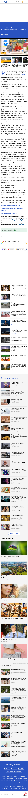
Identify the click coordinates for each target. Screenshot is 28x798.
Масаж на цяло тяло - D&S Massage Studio (18, 400)
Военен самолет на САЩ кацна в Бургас (17, 409)
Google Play (15, 220)
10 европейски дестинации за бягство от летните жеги (12, 576)
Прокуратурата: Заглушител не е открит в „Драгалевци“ (19, 294)
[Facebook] (14, 790)
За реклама (12, 786)
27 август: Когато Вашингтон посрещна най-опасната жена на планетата (19, 339)
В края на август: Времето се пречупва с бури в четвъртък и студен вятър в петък (19, 348)
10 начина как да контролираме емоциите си (13, 599)
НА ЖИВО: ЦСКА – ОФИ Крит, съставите (19, 724)
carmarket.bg (13, 333)
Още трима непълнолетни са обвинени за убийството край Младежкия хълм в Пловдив (18, 753)
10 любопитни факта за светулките (10, 556)
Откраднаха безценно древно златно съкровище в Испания (19, 436)
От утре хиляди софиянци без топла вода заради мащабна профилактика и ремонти (18, 313)
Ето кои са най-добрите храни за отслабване (13, 659)
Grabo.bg (18, 780)
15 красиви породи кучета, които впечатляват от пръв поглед (18, 680)
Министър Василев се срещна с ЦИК (17, 382)
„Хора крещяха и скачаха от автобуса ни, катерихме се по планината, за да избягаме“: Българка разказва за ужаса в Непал (19, 743)
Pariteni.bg (24, 780)
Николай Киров (4, 34)
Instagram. (21, 224)
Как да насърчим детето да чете (10, 205)
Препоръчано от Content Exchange (20, 663)
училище (4, 236)
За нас (6, 786)
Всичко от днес (14, 533)
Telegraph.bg (17, 782)
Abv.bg (4, 776)
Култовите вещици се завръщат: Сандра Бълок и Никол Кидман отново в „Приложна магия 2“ (18, 707)
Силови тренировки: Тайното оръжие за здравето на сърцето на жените (17, 427)
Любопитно (13, 431)
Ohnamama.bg (4, 780)
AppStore (22, 220)
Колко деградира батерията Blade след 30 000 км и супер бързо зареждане (19, 330)
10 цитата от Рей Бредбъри (8, 639)
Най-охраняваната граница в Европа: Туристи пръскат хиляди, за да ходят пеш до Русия (18, 366)
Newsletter (12, 249)
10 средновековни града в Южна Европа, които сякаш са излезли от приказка (18, 716)
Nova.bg (3, 778)
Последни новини (9, 378)
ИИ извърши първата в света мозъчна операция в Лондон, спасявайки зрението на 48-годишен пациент (18, 498)
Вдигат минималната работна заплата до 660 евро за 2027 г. (19, 489)
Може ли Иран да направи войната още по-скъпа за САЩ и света (18, 357)
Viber (5, 249)
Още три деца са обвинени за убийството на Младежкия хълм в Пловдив (19, 287)
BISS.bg (25, 778)
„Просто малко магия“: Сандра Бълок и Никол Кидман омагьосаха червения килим (17, 508)
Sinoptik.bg (12, 780)
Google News (21, 249)
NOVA (23, 75)
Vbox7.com (9, 776)
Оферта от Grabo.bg (15, 402)
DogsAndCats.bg (10, 778)
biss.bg (12, 324)
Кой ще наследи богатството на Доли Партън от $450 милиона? (19, 418)
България (3, 24)
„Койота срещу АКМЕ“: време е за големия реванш (12, 619)
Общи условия (20, 786)
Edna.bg (10, 782)
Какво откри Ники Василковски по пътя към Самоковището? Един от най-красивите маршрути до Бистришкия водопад (18, 689)
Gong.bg (16, 776)
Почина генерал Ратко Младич (17, 444)
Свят (12, 421)
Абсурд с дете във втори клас (9, 213)
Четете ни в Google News (15, 771)
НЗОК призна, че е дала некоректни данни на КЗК (18, 470)
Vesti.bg (6, 2)
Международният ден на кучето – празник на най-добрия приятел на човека (18, 671)
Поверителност (5, 788)
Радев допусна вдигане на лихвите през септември (18, 461)
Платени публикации (15, 788)
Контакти (24, 788)
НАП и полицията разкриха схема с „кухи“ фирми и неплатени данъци (18, 392)
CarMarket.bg (19, 778)
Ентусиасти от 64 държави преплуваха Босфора (18, 698)
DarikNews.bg (22, 776)
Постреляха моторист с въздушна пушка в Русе (17, 453)
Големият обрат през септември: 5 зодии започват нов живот (17, 517)
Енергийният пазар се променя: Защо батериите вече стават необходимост (18, 322)
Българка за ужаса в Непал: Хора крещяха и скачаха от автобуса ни (18, 304)
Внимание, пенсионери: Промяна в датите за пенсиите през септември (18, 526)
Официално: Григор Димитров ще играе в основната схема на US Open (19, 734)
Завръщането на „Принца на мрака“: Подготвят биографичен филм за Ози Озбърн (18, 480)
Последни (17, 1)
